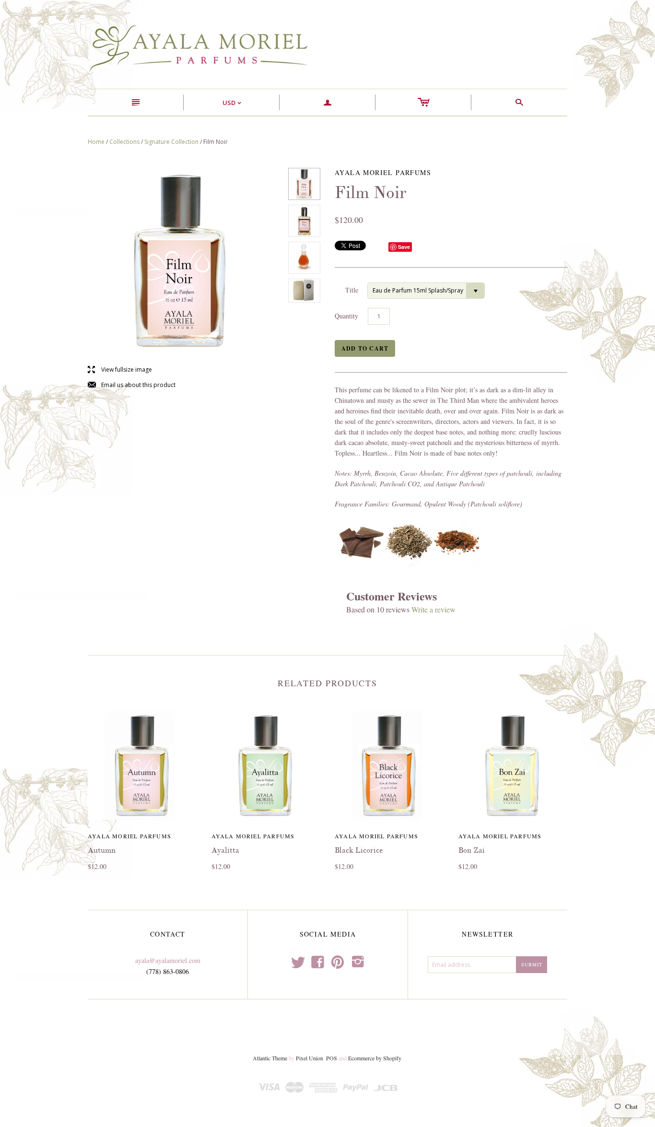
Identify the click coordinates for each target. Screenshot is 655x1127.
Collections (124, 142)
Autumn (102, 850)
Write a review (433, 609)
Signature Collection (171, 142)
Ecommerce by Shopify (374, 1058)
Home (96, 142)
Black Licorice (359, 850)
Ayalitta (225, 850)
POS (331, 1058)
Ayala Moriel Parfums (129, 836)
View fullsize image (120, 370)
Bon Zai (471, 850)
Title (351, 289)
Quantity (346, 315)
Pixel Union (309, 1058)
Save (404, 246)
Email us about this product (131, 385)
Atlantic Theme (270, 1058)
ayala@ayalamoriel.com (167, 960)
